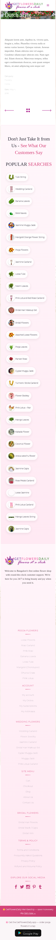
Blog (28, 791)
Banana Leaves (28, 656)
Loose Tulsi (28, 661)
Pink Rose (28, 650)
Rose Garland (28, 645)
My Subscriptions (28, 705)
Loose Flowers (28, 639)
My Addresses (28, 711)
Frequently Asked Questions (28, 855)
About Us (28, 797)
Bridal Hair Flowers (28, 822)
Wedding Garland (28, 731)
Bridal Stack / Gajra (28, 827)
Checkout (28, 786)
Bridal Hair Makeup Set (28, 747)
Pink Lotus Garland (28, 763)
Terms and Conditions (28, 850)
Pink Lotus (28, 678)
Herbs (7, 84)
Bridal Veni (28, 833)
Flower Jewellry (28, 736)
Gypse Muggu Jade (28, 753)
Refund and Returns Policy (28, 866)
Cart (28, 780)
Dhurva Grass (28, 672)
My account (28, 695)
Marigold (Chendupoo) (28, 667)
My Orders (28, 700)
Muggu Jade (28, 758)
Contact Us (28, 802)
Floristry (8, 80)
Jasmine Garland (28, 742)
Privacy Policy (28, 860)
